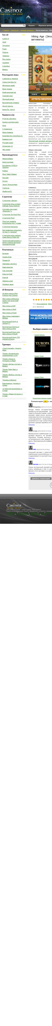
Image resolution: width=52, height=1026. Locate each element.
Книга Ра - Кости (8, 110)
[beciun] (31, 464)
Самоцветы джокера (10, 79)
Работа (44, 514)
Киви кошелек (7, 267)
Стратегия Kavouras (10, 227)
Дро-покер (6, 150)
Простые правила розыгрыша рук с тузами (11, 222)
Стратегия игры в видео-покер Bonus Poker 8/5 (11, 236)
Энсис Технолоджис (9, 185)
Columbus (6, 66)
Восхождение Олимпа (10, 103)
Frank (4, 49)
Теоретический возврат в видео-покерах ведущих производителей (11, 242)
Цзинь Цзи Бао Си (9, 82)
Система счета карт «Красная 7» (9, 210)
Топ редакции (23, 512)
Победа (5, 52)
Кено (4, 126)
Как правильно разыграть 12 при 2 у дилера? (12, 231)
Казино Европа (40, 335)
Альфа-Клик (6, 257)
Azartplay (5, 63)
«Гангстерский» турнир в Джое (11, 349)
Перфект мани (7, 284)
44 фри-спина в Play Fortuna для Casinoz (10, 294)
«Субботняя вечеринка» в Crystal (12, 390)
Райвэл (5, 171)
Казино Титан (39, 356)
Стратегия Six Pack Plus (11, 215)
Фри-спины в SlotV (9, 309)
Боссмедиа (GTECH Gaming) (9, 166)
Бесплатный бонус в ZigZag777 (10, 322)
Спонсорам (10, 514)
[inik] (31, 449)
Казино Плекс (39, 377)
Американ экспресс (9, 264)
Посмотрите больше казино (42, 398)
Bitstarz (5, 70)
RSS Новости (34, 514)
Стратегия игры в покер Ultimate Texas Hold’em (11, 205)
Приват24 (6, 260)
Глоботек (5, 188)
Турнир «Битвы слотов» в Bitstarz (12, 365)
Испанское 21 (7, 146)
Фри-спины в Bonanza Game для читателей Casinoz (10, 300)
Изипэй (5, 278)
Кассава (5, 178)
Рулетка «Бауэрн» (9, 119)
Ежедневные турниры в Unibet (11, 384)
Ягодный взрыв (8, 99)
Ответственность (22, 514)
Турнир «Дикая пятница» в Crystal (12, 395)
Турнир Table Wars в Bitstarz (9, 370)
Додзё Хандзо (7, 106)
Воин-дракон (7, 89)
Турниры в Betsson (9, 380)
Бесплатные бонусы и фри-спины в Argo (10, 328)
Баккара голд (7, 139)
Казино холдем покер (10, 122)
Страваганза (7, 129)
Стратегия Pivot (8, 218)
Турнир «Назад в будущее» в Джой (9, 360)
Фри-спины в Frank (9, 313)
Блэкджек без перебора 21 (12, 136)
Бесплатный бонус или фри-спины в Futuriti (11, 333)
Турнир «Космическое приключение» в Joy (10, 354)
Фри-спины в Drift (8, 306)
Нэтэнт (5, 181)
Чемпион (5, 56)
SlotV (4, 42)
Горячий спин (7, 96)
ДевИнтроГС (7, 191)
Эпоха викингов (41, 304)
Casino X (5, 39)
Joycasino (6, 45)
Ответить (32, 424)
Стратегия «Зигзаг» (9, 201)
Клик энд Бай (7, 274)
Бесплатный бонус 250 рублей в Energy (11, 338)
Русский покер (7, 143)
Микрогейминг (7, 159)
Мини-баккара (7, 132)
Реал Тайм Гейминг (9, 174)
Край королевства (9, 92)
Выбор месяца (11, 512)
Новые (41, 512)
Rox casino (6, 59)
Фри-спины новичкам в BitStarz (10, 317)
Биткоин (5, 253)
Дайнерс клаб (7, 281)
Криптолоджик (7, 162)
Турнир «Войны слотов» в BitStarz (12, 376)
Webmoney (33, 512)
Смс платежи (7, 271)
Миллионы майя (8, 86)
